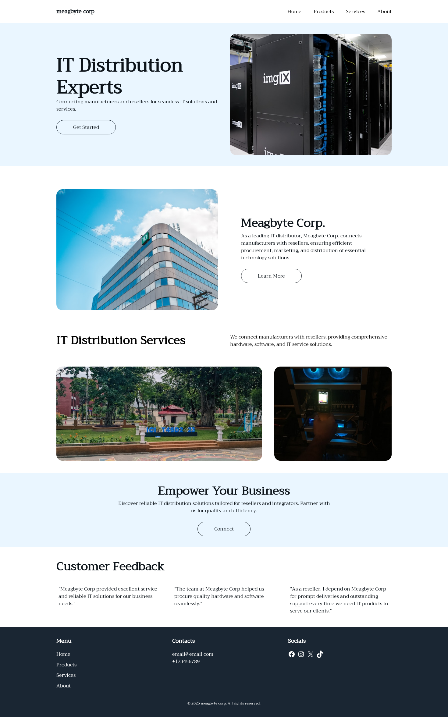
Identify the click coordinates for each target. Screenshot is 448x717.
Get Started (86, 127)
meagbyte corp (75, 11)
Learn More (271, 276)
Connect (224, 529)
